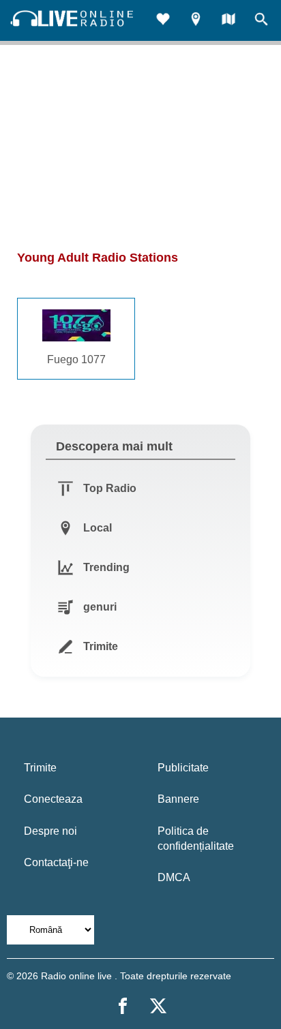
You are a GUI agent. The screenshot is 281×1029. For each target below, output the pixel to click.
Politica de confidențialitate (196, 838)
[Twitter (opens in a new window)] (158, 1005)
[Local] (195, 21)
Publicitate (183, 767)
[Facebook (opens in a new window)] (122, 1005)
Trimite (40, 767)
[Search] (261, 21)
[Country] (228, 21)
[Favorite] (163, 21)
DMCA (174, 877)
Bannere (178, 799)
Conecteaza (53, 799)
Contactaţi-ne (56, 862)
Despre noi (50, 831)
